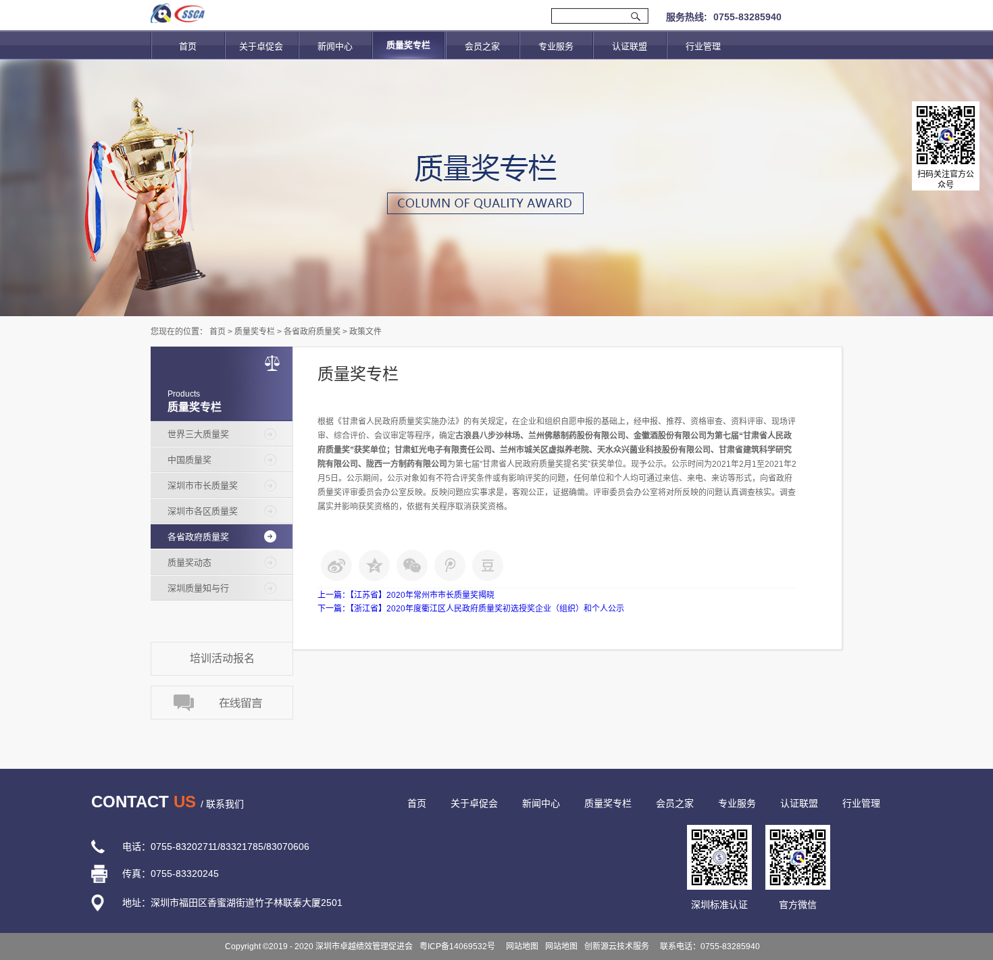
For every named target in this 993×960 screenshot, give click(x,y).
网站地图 (520, 946)
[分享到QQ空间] (374, 565)
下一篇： (470, 608)
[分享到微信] (412, 565)
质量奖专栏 (254, 331)
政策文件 (365, 331)
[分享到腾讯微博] (449, 565)
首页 (188, 46)
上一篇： (405, 595)
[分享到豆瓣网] (487, 565)
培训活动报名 (222, 658)
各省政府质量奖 (312, 331)
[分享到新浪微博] (336, 565)
